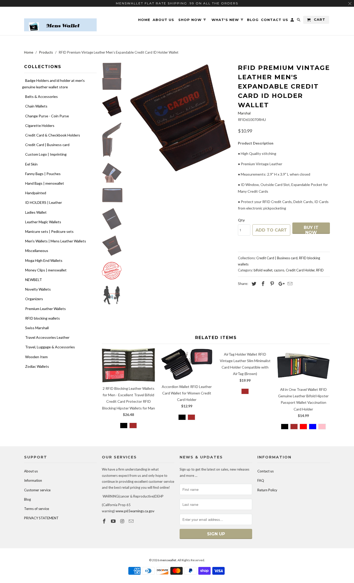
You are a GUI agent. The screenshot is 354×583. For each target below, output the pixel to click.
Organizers (34, 299)
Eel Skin (31, 164)
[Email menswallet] (131, 521)
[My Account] (293, 21)
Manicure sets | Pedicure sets (49, 231)
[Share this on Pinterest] (271, 283)
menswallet (168, 560)
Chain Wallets (36, 106)
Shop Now (192, 19)
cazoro (279, 270)
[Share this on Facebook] (262, 283)
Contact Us (274, 20)
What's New (227, 19)
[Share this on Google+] (280, 283)
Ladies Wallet (36, 212)
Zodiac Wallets (37, 366)
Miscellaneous (36, 250)
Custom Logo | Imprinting (46, 154)
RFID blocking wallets (42, 318)
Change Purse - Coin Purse (47, 116)
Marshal (244, 113)
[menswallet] (60, 21)
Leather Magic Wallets (43, 222)
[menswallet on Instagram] (123, 521)
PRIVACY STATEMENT (41, 518)
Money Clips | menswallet (46, 270)
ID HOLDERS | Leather (43, 202)
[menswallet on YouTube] (114, 521)
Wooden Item (36, 357)
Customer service (37, 490)
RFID (320, 270)
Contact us (265, 471)
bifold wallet (263, 270)
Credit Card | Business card (47, 144)
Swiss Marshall (37, 328)
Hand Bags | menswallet (44, 183)
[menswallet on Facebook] (105, 521)
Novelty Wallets (38, 289)
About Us (163, 20)
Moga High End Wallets (43, 260)
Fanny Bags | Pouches (43, 173)
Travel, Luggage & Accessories (50, 347)
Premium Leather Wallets (45, 308)
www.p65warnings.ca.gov (135, 511)
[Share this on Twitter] (253, 283)
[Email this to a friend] (289, 283)
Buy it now (311, 229)
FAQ (260, 480)
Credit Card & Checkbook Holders (52, 135)
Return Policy (267, 490)
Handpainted (35, 193)
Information (33, 480)
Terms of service (36, 509)
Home (144, 20)
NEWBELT (33, 279)
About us (31, 471)
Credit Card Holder (300, 270)
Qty (241, 220)
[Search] (299, 21)
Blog (27, 499)
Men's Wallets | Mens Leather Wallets (55, 241)
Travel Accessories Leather (47, 337)
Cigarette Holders (39, 125)
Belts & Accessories (41, 96)
